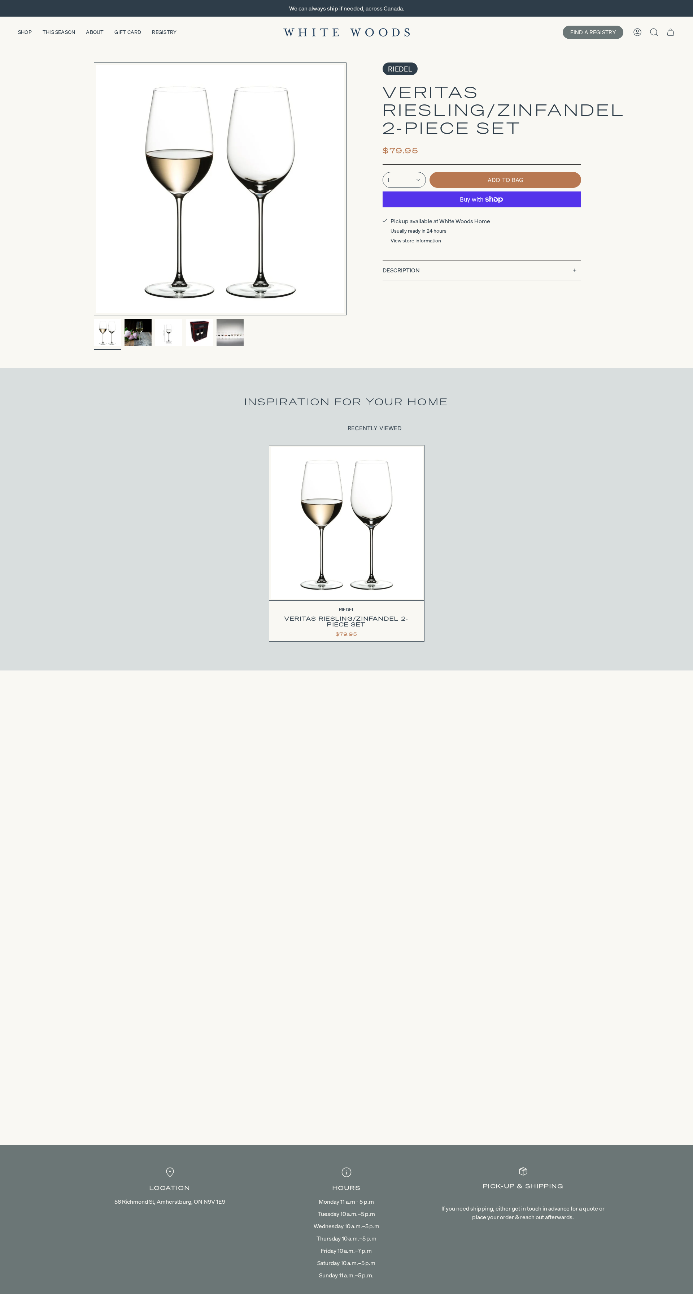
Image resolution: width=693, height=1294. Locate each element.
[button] (25, 32)
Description (401, 270)
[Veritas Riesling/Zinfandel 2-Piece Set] (346, 522)
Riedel (400, 68)
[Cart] (670, 32)
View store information (416, 240)
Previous (94, 189)
